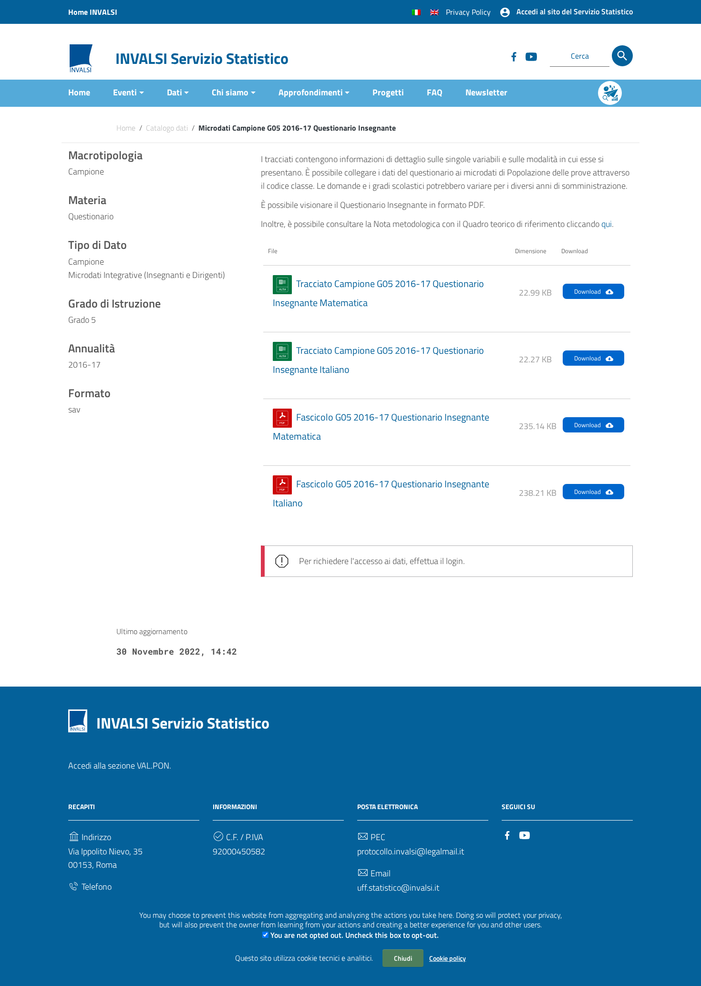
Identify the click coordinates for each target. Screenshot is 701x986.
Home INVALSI (92, 12)
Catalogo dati (167, 128)
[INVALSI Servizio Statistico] (81, 57)
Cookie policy (447, 958)
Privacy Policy (468, 12)
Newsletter (486, 92)
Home (79, 92)
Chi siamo (230, 92)
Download (587, 291)
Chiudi (403, 958)
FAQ (435, 92)
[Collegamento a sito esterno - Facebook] (513, 56)
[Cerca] (622, 55)
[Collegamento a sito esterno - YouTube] (530, 56)
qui (606, 223)
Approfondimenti (310, 92)
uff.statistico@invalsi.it (398, 887)
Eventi (125, 92)
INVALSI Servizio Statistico (202, 58)
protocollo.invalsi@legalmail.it (410, 851)
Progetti (388, 92)
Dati (174, 92)
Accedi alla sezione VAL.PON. (119, 765)
